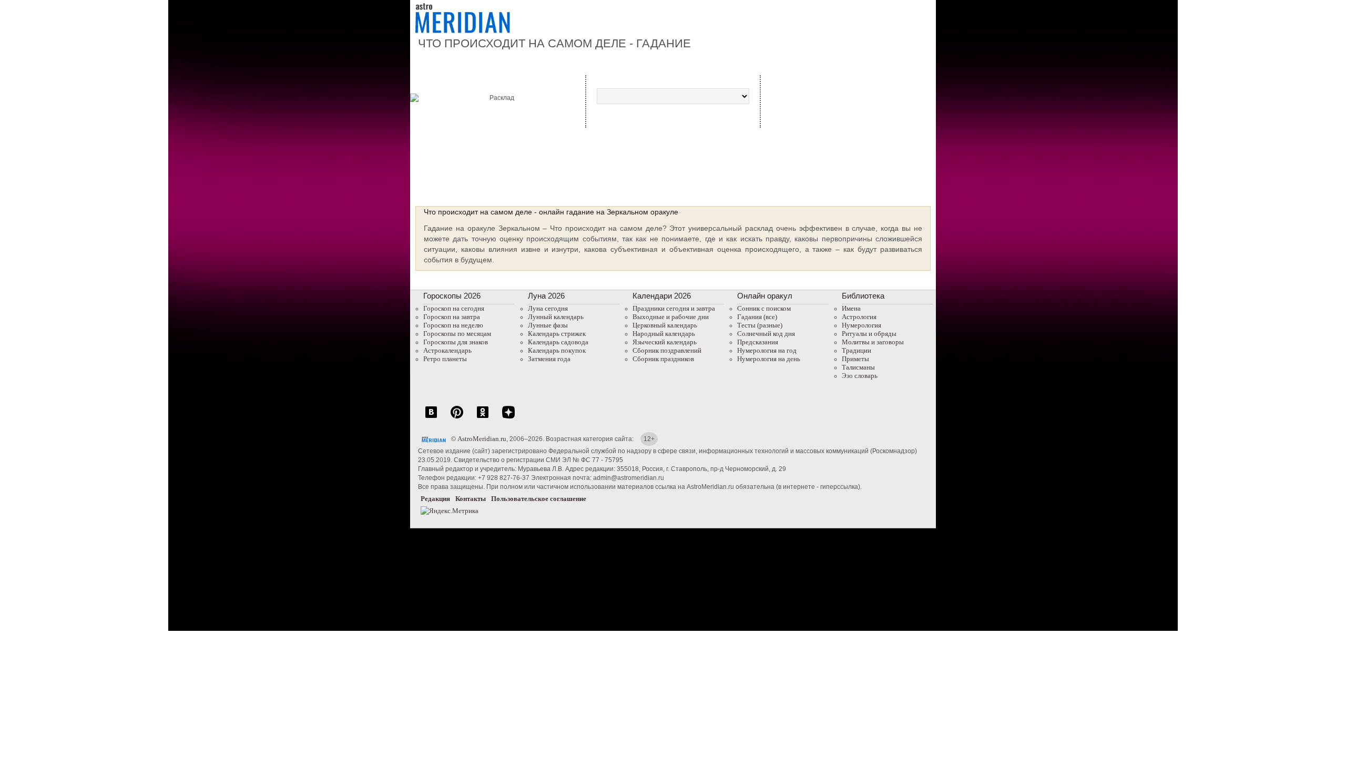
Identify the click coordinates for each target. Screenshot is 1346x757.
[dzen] (508, 418)
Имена (851, 308)
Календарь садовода (558, 342)
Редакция (435, 499)
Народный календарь (664, 333)
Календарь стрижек (557, 333)
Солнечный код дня (766, 333)
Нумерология (861, 325)
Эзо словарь (860, 376)
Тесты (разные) (759, 325)
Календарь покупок (557, 350)
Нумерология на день (768, 359)
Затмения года (549, 359)
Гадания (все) (757, 317)
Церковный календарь (665, 325)
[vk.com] (431, 418)
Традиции (856, 350)
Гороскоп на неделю (453, 325)
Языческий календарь (665, 342)
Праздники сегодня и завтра (674, 308)
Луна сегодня (548, 308)
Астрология (859, 317)
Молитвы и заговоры (873, 342)
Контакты (470, 499)
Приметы (855, 359)
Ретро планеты (445, 359)
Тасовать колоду (878, 132)
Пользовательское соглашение (538, 499)
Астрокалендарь (447, 350)
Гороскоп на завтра (451, 317)
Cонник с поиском (764, 308)
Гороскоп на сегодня (453, 308)
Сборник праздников (663, 359)
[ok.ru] (483, 418)
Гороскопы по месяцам (457, 333)
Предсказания (757, 342)
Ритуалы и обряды (869, 333)
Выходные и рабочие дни (671, 317)
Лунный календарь (556, 317)
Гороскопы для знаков (455, 342)
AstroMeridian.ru (481, 439)
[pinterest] (457, 418)
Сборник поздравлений (667, 350)
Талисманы (858, 367)
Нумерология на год (767, 350)
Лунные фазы (548, 325)
